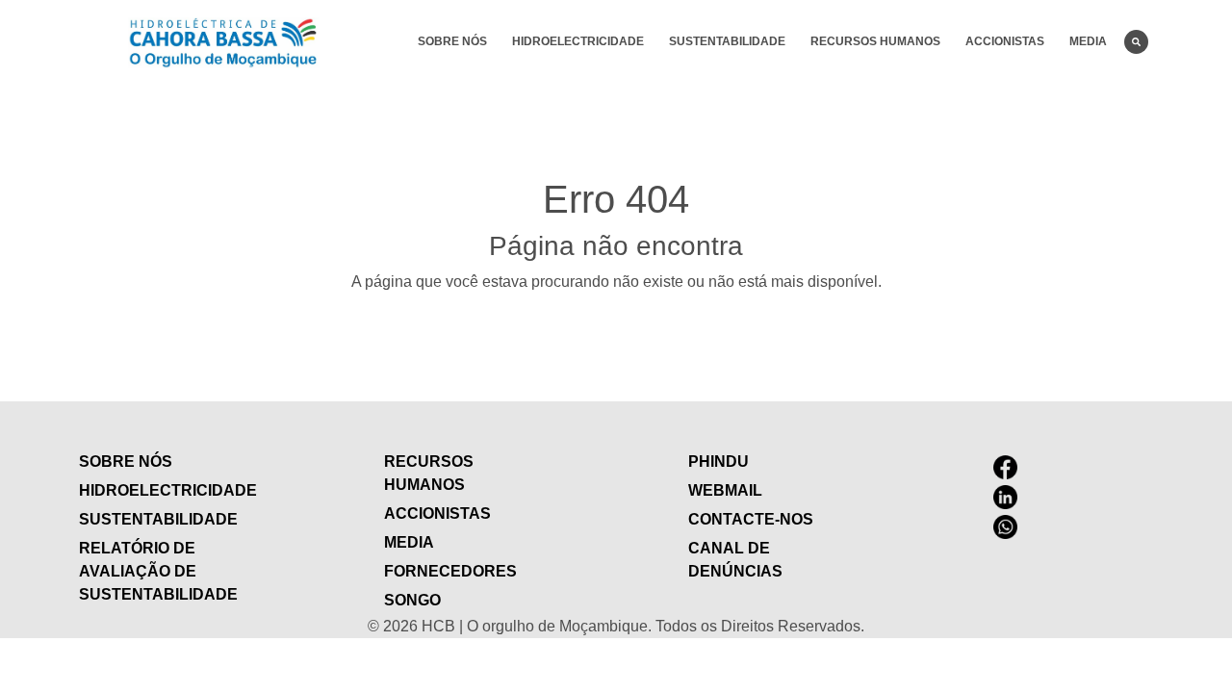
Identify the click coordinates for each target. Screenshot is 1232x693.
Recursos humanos (875, 41)
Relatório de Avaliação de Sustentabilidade (158, 571)
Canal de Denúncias (735, 559)
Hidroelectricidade (578, 41)
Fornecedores (450, 571)
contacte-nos (750, 519)
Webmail (725, 490)
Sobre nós (452, 41)
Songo (412, 600)
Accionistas (1004, 41)
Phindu (718, 461)
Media (1088, 41)
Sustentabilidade (727, 41)
